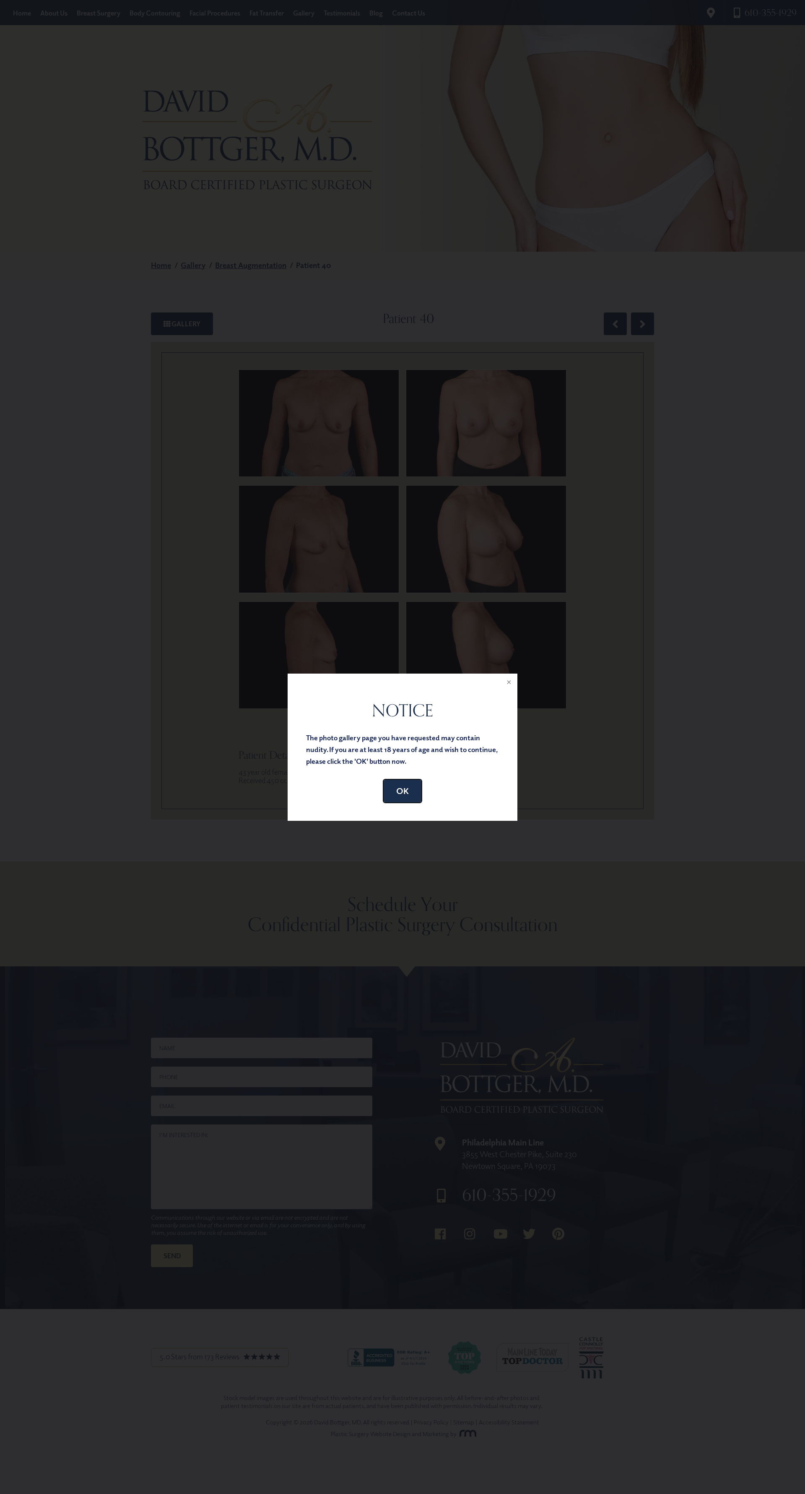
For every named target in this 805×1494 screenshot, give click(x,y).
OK (402, 791)
